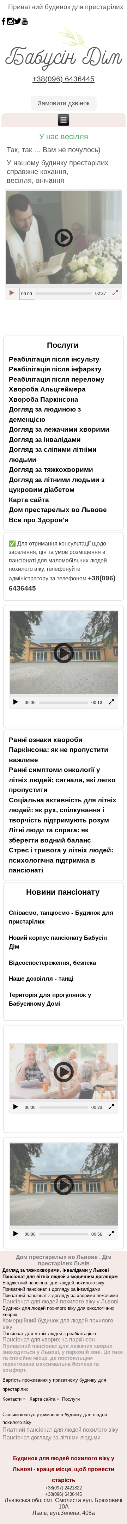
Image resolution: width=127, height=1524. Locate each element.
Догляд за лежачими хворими (59, 429)
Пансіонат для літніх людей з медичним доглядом (60, 1276)
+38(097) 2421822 (63, 1488)
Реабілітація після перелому (56, 379)
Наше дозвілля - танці (41, 978)
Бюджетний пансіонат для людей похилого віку (53, 1282)
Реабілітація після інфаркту (55, 369)
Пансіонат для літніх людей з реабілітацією (49, 1333)
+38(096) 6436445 (63, 79)
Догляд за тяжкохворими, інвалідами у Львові (55, 1270)
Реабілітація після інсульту (54, 359)
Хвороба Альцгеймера (47, 389)
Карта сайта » (46, 1399)
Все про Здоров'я (38, 520)
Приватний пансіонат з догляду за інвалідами (51, 1289)
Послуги (71, 1399)
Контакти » (16, 1399)
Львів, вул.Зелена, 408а (63, 1513)
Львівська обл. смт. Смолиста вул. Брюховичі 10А (63, 1503)
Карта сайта (29, 500)
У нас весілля (63, 136)
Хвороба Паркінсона (43, 399)
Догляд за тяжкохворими (51, 469)
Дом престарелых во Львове (58, 509)
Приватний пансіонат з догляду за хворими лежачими (60, 1295)
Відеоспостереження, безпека (52, 963)
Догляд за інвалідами (45, 439)
